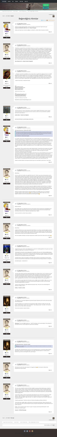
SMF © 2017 (21, 433)
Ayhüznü (7, 69)
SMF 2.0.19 (17, 433)
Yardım (9, 1)
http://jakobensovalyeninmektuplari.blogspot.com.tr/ (23, 99)
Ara (13, 1)
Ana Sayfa (4, 1)
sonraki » (53, 14)
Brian (35, 434)
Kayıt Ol (26, 1)
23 (9, 15)
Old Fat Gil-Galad (7, 106)
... (5, 15)
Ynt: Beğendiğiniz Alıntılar (21, 23)
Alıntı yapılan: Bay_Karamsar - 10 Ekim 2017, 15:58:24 (22, 344)
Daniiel (27, 434)
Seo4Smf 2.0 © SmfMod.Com (33, 433)
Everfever (7, 22)
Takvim (16, 1)
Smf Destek (40, 433)
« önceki (50, 14)
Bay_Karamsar (7, 168)
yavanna (7, 296)
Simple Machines (25, 433)
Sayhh (7, 244)
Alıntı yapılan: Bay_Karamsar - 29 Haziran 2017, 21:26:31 (23, 130)
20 (6, 15)
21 (7, 15)
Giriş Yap (21, 1)
